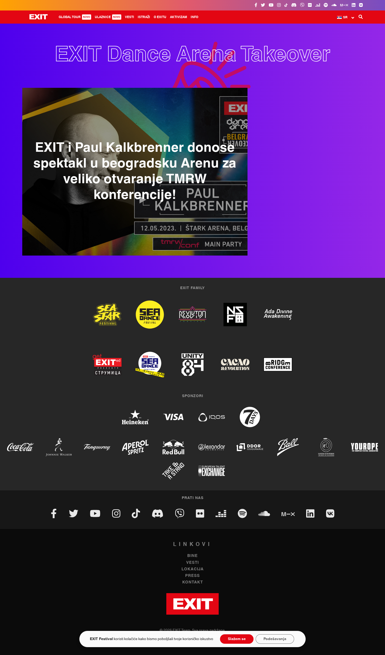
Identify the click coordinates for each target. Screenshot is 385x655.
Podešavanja (274, 639)
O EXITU (160, 17)
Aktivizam (178, 17)
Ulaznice (107, 17)
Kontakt (192, 582)
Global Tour (74, 17)
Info (194, 17)
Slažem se (237, 639)
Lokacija (193, 569)
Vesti (129, 17)
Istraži (144, 17)
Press (192, 575)
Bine (192, 555)
